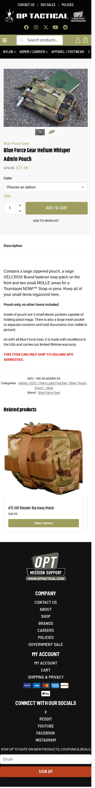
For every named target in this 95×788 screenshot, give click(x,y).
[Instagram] (36, 27)
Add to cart (56, 208)
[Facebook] (26, 27)
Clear (7, 195)
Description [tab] (13, 246)
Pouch (81, 383)
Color (8, 178)
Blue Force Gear (16, 143)
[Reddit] (65, 27)
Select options (43, 523)
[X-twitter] (46, 27)
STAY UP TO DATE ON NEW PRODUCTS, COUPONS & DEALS (45, 749)
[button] (20, 205)
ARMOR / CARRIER (32, 51)
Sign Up (46, 771)
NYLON (8, 51)
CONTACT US (26, 5)
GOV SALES (48, 5)
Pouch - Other (44, 388)
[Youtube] (55, 27)
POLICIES (68, 5)
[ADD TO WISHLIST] (72, 425)
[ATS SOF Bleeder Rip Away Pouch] (44, 458)
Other (72, 383)
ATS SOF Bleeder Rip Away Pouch (31, 508)
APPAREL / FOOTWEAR (67, 51)
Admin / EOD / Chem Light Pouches (43, 383)
